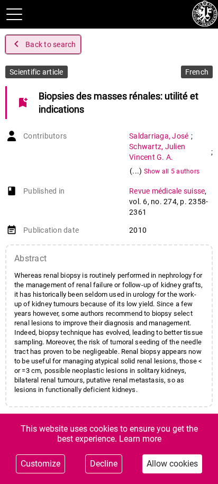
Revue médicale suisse (167, 191)
